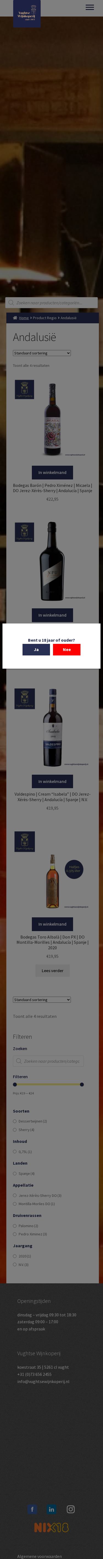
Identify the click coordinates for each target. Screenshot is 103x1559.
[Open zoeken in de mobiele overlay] (51, 302)
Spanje (27, 1173)
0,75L (25, 1151)
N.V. (24, 1264)
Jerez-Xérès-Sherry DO (40, 1195)
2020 (25, 1256)
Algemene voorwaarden (39, 1556)
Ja (36, 649)
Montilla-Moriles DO (37, 1203)
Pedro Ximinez (33, 1234)
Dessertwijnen (33, 1121)
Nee (67, 649)
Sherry (26, 1129)
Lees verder (52, 970)
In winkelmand (52, 472)
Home (24, 317)
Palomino (28, 1225)
